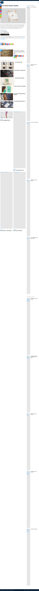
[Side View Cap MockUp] (19, 200)
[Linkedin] (5, 44)
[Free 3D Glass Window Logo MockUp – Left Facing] (28, 384)
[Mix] (10, 44)
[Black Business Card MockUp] (6, 73)
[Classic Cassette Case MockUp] (6, 89)
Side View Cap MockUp (17, 230)
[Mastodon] (8, 44)
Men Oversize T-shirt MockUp (6, 230)
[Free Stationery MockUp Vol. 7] (6, 104)
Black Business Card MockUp (19, 70)
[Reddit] (4, 44)
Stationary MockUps (6, 45)
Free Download (3, 34)
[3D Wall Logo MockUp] (28, 557)
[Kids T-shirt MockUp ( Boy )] (19, 139)
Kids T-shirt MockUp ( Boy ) (18, 170)
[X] (2, 44)
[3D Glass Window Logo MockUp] (28, 326)
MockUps (9, 110)
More (14, 53)
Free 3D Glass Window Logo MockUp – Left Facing (34, 357)
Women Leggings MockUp (5, 120)
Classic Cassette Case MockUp (20, 86)
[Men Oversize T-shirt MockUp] (6, 200)
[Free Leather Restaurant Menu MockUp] (6, 96)
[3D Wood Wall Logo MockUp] (6, 53)
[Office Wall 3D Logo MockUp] (28, 441)
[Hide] (0, 18)
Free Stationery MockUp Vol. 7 (19, 101)
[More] (13, 44)
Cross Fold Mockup (18, 62)
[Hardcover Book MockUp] (7, 81)
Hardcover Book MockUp (34, 122)
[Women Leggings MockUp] (6, 114)
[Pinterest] (7, 44)
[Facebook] (1, 44)
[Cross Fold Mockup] (7, 65)
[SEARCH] (38, 2)
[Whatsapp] (11, 44)
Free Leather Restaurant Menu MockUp (34, 238)
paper (2, 45)
